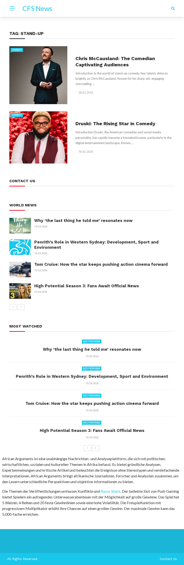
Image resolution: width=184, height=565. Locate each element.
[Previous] (13, 307)
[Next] (21, 307)
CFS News (37, 8)
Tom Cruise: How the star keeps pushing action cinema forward (101, 264)
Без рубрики (91, 341)
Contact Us (168, 559)
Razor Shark (111, 491)
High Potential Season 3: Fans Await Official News (86, 285)
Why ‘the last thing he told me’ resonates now (83, 220)
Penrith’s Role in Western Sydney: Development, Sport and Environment (92, 376)
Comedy (17, 49)
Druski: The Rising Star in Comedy (115, 123)
